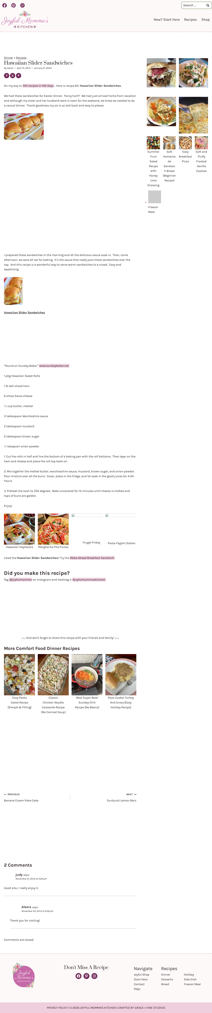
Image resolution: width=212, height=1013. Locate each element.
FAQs (137, 989)
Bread (165, 984)
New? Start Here (167, 19)
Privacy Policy (57, 1008)
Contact (139, 984)
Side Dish (190, 979)
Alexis (10, 68)
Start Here (141, 979)
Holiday (189, 974)
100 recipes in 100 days (38, 86)
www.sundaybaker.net (54, 366)
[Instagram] (22, 5)
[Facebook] (4, 5)
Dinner (8, 58)
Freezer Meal (192, 984)
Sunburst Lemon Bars (121, 797)
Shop (205, 19)
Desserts (167, 979)
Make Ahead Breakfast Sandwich (92, 558)
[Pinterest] (13, 5)
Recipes (190, 19)
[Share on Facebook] (6, 75)
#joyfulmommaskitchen (89, 579)
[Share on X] (12, 75)
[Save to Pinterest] (18, 75)
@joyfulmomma (20, 579)
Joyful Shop (141, 974)
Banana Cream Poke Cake (21, 797)
